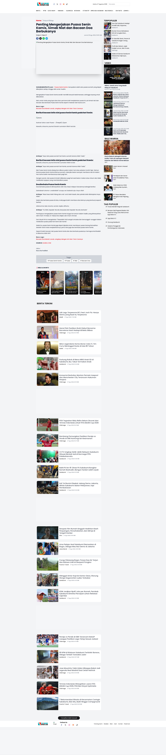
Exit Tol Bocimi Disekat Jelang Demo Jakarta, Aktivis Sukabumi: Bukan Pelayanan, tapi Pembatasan (78, 485)
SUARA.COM (47, 243)
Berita (38, 11)
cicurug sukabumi (114, 222)
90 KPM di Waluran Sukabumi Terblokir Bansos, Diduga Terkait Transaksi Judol (79, 653)
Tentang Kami (98, 724)
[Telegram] (46, 38)
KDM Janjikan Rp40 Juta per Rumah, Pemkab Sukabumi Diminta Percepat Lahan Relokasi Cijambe (78, 593)
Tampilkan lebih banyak (69, 718)
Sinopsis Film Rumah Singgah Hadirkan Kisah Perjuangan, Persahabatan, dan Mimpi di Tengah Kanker (78, 531)
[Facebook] (54, 4)
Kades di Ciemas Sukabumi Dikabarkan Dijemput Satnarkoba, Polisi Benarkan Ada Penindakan (121, 57)
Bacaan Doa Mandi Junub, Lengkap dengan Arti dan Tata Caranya (59, 108)
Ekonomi (77, 11)
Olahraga (69, 11)
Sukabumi (62, 364)
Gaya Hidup (51, 11)
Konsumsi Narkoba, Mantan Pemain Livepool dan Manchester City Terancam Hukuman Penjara (78, 377)
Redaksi (106, 724)
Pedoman (127, 724)
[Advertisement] (28, 48)
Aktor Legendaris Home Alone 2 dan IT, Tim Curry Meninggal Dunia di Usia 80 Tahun (77, 345)
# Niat (75, 261)
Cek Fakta (119, 11)
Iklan (111, 724)
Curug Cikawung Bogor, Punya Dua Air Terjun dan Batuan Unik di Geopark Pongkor (78, 561)
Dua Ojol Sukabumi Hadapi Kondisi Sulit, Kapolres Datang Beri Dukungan (120, 25)
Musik (61, 317)
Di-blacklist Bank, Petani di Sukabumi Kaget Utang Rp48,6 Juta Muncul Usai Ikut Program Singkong (121, 42)
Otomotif (86, 11)
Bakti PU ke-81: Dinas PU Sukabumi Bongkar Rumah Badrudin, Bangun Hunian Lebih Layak (79, 468)
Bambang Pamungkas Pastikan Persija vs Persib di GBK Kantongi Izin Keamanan (77, 437)
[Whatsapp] (43, 38)
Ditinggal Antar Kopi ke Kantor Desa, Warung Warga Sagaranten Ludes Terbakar (78, 577)
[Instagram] (60, 4)
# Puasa (67, 261)
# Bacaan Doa (85, 261)
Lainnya (125, 11)
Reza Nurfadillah (42, 251)
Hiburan (60, 11)
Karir (115, 724)
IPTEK (44, 11)
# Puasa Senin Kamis (55, 261)
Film (60, 535)
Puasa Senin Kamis (61, 87)
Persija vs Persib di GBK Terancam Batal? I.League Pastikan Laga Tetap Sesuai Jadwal (78, 638)
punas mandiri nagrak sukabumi (118, 207)
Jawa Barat (63, 549)
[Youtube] (63, 4)
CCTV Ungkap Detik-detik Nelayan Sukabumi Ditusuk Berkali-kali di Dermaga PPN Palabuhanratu (78, 454)
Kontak (120, 724)
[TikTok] (66, 4)
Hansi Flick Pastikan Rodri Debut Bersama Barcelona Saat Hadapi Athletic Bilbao (77, 329)
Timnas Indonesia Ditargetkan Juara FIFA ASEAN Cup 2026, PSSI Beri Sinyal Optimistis (77, 685)
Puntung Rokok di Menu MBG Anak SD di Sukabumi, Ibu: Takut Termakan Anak (76, 360)
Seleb (61, 348)
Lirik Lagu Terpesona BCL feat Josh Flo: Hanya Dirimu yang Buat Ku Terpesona (79, 313)
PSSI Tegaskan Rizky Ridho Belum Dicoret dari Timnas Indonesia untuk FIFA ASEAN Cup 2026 (79, 421)
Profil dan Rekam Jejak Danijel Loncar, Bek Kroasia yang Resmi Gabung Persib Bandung (121, 49)
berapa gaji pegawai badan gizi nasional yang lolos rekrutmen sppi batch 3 (118, 212)
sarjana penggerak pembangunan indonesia (116, 227)
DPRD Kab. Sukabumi (97, 11)
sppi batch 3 (112, 218)
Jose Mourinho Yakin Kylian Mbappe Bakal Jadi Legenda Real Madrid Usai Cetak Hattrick (79, 669)
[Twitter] (57, 4)
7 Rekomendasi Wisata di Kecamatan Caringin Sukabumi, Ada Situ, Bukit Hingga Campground (79, 700)
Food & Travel (64, 565)
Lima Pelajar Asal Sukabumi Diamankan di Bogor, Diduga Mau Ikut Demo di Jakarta (77, 545)
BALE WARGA (109, 11)
